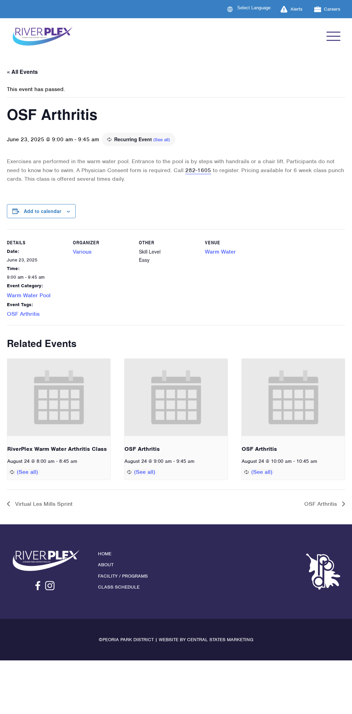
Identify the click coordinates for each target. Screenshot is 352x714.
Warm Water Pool (29, 295)
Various (82, 251)
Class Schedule (119, 587)
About (105, 565)
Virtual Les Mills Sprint (43, 503)
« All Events (22, 72)
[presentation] (58, 397)
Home (104, 554)
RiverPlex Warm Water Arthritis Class (57, 449)
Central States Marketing (220, 640)
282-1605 (198, 170)
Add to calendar (42, 211)
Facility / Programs (123, 576)
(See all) (161, 140)
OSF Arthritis (23, 313)
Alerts (296, 9)
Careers (332, 9)
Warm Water (220, 251)
